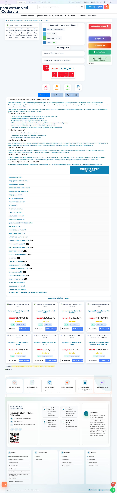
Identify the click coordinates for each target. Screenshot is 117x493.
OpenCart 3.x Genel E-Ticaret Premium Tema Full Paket (99, 343)
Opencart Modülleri (43, 16)
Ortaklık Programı (67, 463)
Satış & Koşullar (13, 463)
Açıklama (45, 95)
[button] (100, 26)
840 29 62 (45, 2)
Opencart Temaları (27, 16)
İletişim (38, 456)
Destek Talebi (100, 52)
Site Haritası (39, 459)
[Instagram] (16, 429)
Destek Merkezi (97, 2)
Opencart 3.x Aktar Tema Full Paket (18, 343)
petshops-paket (38, 366)
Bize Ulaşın (109, 2)
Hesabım (91, 456)
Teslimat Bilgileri (13, 466)
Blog (87, 2)
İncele (100, 45)
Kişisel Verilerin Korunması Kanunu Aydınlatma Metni (18, 475)
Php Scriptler (92, 16)
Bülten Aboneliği (93, 466)
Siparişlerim (92, 459)
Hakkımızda (12, 469)
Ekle (100, 39)
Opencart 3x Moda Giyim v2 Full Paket (18, 312)
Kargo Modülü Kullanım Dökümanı (18, 456)
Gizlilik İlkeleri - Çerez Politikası (17, 472)
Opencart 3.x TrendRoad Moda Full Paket (72, 312)
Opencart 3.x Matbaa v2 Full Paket (71, 343)
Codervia (33, 2)
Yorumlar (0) (73, 95)
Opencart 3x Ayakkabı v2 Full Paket (45, 312)
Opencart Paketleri (59, 16)
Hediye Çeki (65, 459)
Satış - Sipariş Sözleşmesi (16, 459)
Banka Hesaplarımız (76, 2)
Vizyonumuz (12, 478)
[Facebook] (12, 429)
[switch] (21, 2)
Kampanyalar (66, 466)
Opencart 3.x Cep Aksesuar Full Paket (98, 312)
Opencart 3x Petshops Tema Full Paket (36, 20)
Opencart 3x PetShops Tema (53, 53)
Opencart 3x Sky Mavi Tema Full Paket (45, 343)
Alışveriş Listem (93, 463)
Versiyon (58, 95)
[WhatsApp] (20, 429)
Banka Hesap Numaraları (16, 481)
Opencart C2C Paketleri (77, 16)
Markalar (64, 456)
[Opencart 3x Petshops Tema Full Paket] (22, 25)
